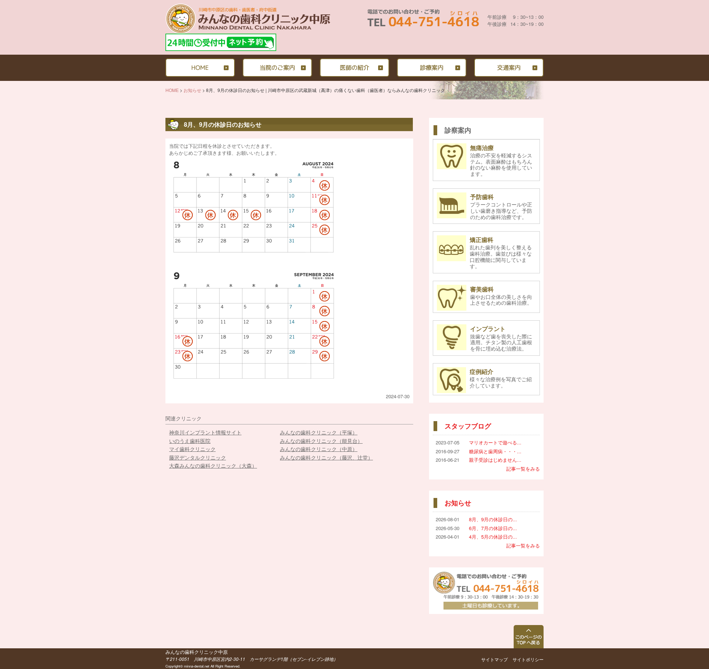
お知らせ (192, 90)
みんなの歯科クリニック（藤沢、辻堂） (326, 457)
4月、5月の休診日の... (493, 536)
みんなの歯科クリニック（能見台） (321, 440)
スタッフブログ (468, 426)
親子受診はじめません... (495, 459)
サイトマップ (494, 659)
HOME (172, 90)
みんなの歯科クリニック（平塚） (318, 432)
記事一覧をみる (523, 468)
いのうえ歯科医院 (189, 440)
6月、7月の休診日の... (493, 528)
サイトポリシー (528, 659)
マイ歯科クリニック (192, 449)
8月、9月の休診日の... (493, 519)
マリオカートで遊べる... (495, 442)
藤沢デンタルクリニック (197, 457)
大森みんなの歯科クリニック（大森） (213, 465)
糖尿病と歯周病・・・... (495, 451)
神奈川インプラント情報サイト (205, 432)
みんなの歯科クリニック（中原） (318, 449)
